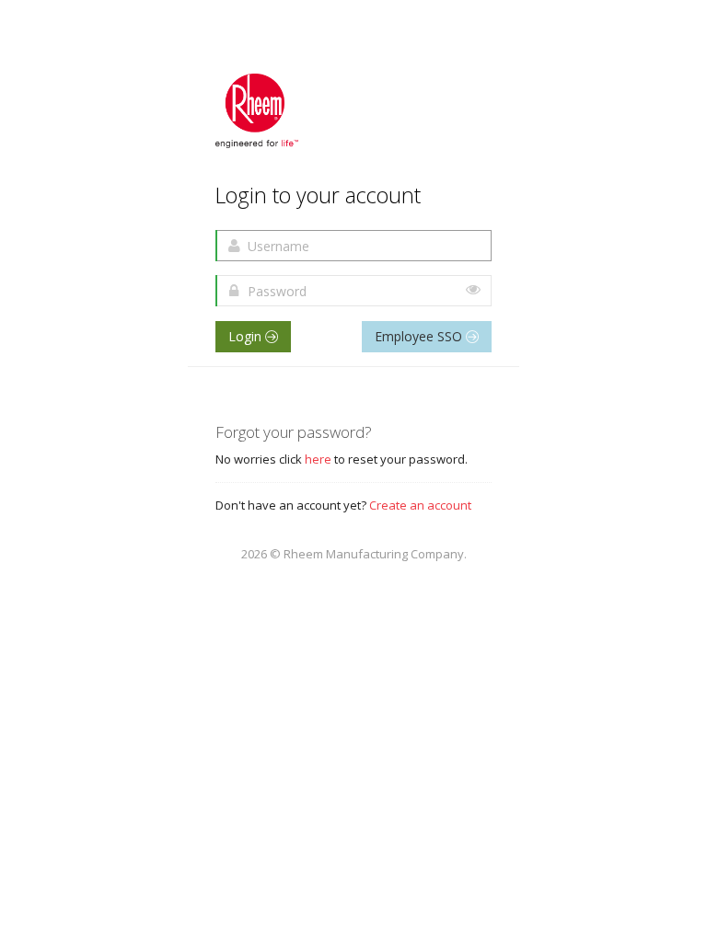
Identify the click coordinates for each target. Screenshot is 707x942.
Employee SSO (420, 336)
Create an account (420, 505)
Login (246, 336)
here (318, 459)
